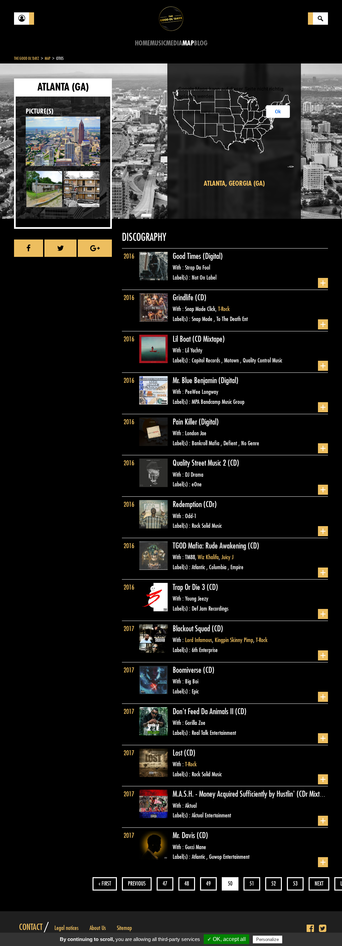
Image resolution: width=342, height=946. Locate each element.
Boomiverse (188, 670)
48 (186, 884)
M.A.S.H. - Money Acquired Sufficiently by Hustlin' (235, 794)
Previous (137, 884)
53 (295, 884)
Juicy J (227, 557)
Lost (178, 753)
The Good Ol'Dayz (26, 58)
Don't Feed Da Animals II (204, 711)
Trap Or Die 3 (190, 587)
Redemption (188, 504)
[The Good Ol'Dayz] (171, 18)
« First (105, 884)
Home (142, 43)
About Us (98, 928)
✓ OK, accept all (226, 939)
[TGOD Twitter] (322, 928)
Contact (30, 927)
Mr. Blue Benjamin (195, 380)
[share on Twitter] (60, 248)
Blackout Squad (192, 629)
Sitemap (124, 928)
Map (188, 43)
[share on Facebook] (28, 248)
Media (174, 43)
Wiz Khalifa (208, 557)
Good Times (188, 256)
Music (158, 43)
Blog (200, 43)
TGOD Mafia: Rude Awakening (210, 546)
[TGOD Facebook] (310, 928)
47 (165, 884)
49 (208, 884)
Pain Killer (186, 422)
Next (319, 884)
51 (251, 884)
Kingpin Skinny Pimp (234, 640)
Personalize (267, 939)
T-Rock (224, 309)
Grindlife (184, 298)
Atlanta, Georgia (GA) (234, 183)
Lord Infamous (198, 640)
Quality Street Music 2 (200, 463)
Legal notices (66, 928)
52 (273, 884)
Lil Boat (182, 339)
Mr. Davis (185, 835)
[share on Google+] (95, 248)
